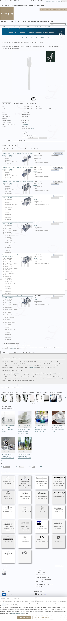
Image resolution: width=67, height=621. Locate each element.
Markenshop (25, 37)
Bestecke (7, 5)
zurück (4, 566)
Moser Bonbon (42, 425)
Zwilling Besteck (58, 541)
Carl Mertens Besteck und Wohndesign (42, 542)
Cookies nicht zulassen (41, 617)
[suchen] (66, 24)
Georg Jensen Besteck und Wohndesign (8, 482)
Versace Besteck (25, 541)
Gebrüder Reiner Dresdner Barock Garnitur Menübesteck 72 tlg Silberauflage (17, 222)
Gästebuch (42, 3)
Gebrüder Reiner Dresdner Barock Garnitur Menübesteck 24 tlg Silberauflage (17, 168)
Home (2, 5)
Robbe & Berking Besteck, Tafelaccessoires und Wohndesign (42, 483)
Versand (32, 128)
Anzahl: (23, 137)
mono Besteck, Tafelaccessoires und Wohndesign (42, 528)
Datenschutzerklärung (44, 584)
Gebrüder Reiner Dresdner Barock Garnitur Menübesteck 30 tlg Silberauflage (17, 182)
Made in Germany (40, 26)
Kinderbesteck (18, 26)
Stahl (54, 373)
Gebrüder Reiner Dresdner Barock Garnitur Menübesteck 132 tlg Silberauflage (17, 255)
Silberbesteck (6, 26)
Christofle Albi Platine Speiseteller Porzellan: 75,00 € (58, 429)
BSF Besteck (25, 556)
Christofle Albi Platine (59, 425)
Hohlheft (16, 373)
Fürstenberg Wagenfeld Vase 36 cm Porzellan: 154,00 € (7, 429)
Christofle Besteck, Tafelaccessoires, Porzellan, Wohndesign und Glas (59, 483)
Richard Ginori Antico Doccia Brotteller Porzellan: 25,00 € (24, 431)
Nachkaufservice (23, 29)
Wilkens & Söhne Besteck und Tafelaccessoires (42, 497)
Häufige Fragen (40, 572)
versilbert (49, 376)
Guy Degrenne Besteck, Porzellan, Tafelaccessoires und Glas (8, 528)
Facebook (41, 594)
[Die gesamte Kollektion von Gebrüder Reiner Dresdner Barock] (64, 48)
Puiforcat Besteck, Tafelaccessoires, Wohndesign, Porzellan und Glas (25, 484)
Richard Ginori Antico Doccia (25, 426)
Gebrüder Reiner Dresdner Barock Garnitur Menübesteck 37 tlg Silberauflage (17, 196)
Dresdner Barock (40, 5)
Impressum (38, 586)
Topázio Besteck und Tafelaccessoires (25, 497)
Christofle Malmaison (25, 452)
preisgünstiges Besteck (9, 29)
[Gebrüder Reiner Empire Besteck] (66, 285)
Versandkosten (40, 575)
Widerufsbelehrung (42, 581)
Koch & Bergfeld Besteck (58, 496)
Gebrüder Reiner (23, 5)
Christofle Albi (8, 452)
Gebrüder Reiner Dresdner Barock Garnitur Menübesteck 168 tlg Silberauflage (17, 296)
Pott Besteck (42, 511)
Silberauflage (32, 5)
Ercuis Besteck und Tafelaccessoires (8, 497)
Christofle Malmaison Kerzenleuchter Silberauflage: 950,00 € (24, 456)
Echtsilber (25, 124)
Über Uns (48, 1)
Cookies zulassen (24, 617)
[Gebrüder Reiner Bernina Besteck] (0, 285)
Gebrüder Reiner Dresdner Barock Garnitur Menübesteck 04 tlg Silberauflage (17, 154)
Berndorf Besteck (59, 511)
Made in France (53, 26)
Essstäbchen (28, 26)
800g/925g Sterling (47, 37)
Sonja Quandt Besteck (8, 511)
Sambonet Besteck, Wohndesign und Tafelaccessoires (25, 528)
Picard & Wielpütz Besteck (8, 541)
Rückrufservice (56, 1)
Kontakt (38, 570)
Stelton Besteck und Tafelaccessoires (58, 527)
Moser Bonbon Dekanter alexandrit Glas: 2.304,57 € (40, 429)
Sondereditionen (60, 37)
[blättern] (1, 397)
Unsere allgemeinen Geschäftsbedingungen (43, 578)
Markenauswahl (14, 5)
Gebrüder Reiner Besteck (25, 511)
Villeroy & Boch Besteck (8, 556)
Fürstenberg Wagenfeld (8, 425)
